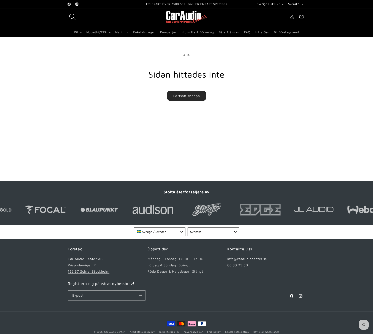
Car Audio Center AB (85, 259)
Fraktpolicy (214, 331)
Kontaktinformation (237, 331)
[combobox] (159, 231)
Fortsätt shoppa (186, 96)
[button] (72, 17)
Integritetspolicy (169, 331)
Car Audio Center (114, 331)
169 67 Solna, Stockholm (88, 271)
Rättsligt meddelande (266, 331)
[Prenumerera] (140, 295)
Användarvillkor (193, 331)
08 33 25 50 (237, 265)
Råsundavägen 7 (82, 265)
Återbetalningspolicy (142, 331)
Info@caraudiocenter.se (247, 259)
